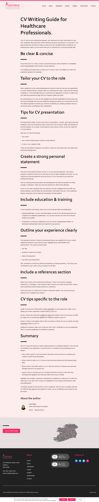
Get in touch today (11, 431)
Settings (80, 499)
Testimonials (84, 6)
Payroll (67, 6)
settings (54, 500)
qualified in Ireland (46, 315)
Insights (74, 6)
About (51, 6)
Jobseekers (59, 6)
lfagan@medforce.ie (39, 409)
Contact (93, 6)
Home (44, 6)
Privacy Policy (92, 492)
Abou (28, 463)
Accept (63, 499)
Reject (71, 499)
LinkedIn (31, 409)
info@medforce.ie (12, 473)
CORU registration (48, 309)
